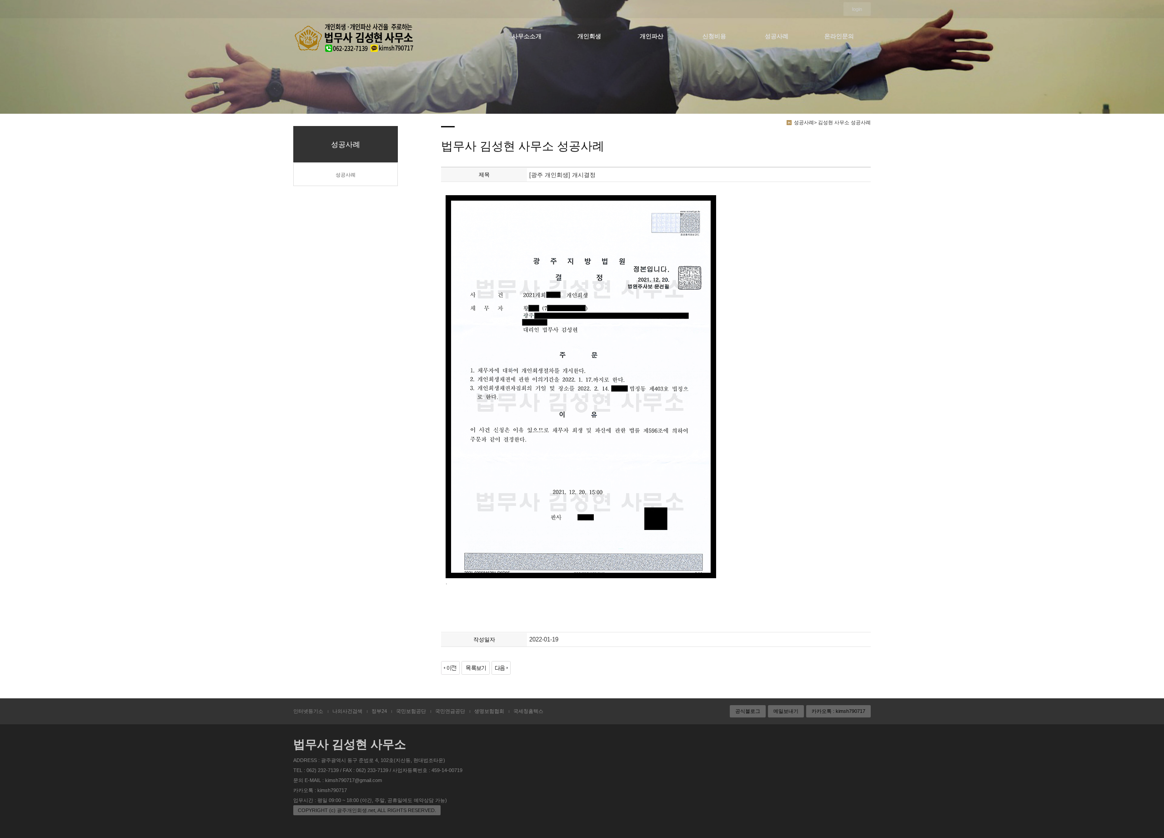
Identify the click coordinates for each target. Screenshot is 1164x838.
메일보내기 (785, 711)
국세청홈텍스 (528, 711)
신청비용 (714, 36)
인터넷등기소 (308, 711)
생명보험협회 (489, 711)
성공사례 (776, 36)
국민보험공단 (411, 711)
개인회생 (589, 36)
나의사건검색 (347, 711)
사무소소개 (527, 36)
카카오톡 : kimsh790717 (838, 711)
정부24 (379, 711)
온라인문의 (839, 36)
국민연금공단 (450, 711)
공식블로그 (747, 711)
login (857, 9)
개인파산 (651, 36)
